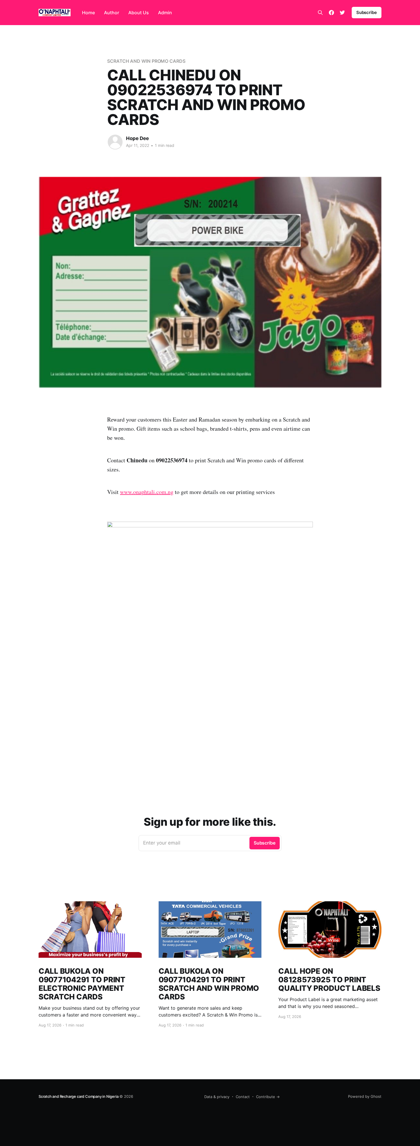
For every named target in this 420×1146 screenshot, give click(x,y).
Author (111, 12)
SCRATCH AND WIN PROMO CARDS (146, 61)
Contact (243, 1096)
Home (88, 12)
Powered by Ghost (364, 1096)
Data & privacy (216, 1096)
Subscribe (366, 12)
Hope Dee (137, 138)
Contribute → (268, 1096)
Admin (165, 12)
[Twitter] (342, 12)
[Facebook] (331, 12)
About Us (138, 12)
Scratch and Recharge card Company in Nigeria (78, 1096)
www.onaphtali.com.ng (146, 492)
